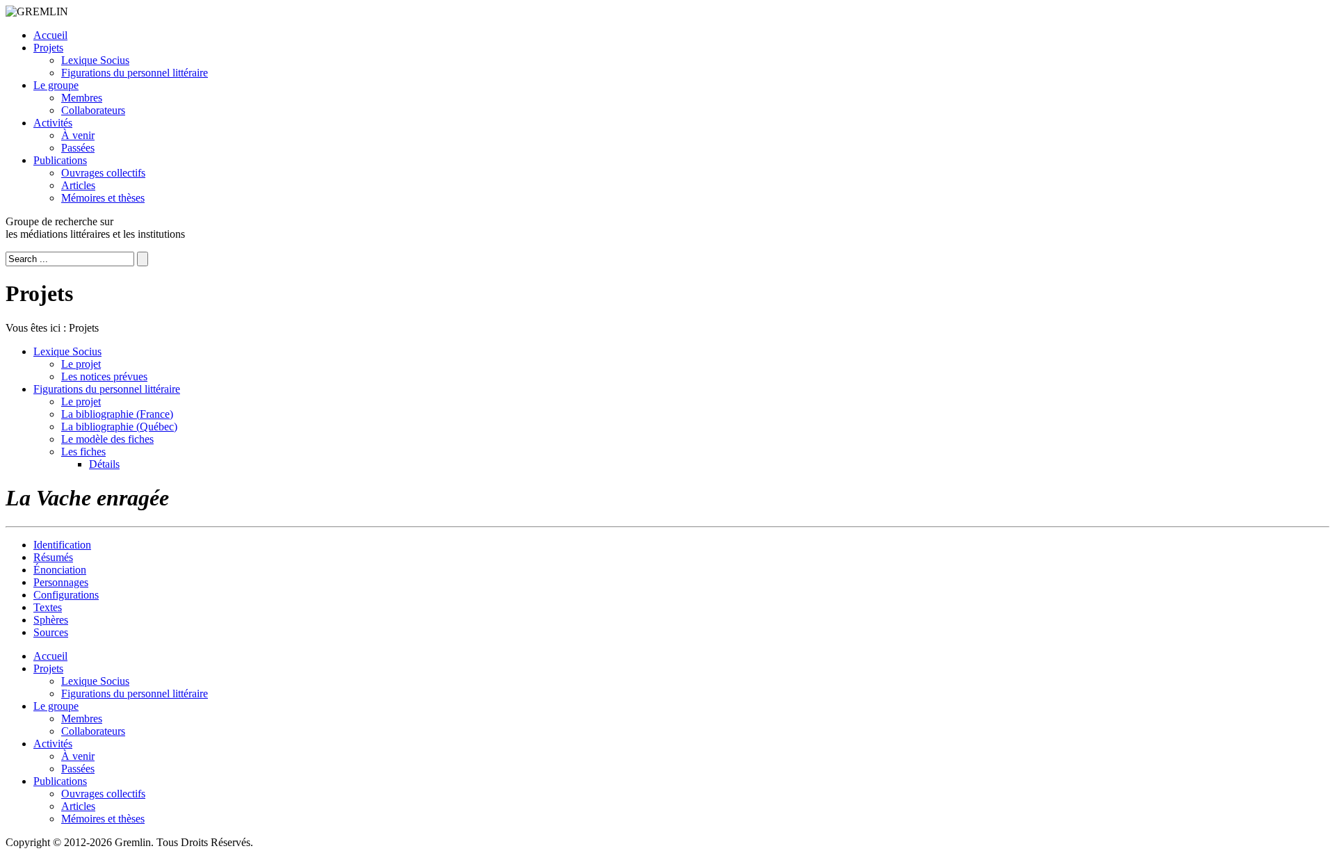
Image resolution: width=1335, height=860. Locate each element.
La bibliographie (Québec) (119, 426)
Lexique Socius (95, 60)
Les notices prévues (104, 376)
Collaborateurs (93, 110)
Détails (104, 464)
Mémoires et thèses (103, 198)
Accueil (50, 35)
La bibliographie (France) (117, 414)
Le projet (81, 364)
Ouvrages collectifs (103, 173)
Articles (78, 185)
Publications (60, 160)
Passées (78, 148)
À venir (78, 135)
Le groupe (56, 85)
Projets (48, 48)
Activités (52, 123)
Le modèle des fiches (107, 439)
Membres (81, 98)
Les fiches (83, 451)
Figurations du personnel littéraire (134, 73)
